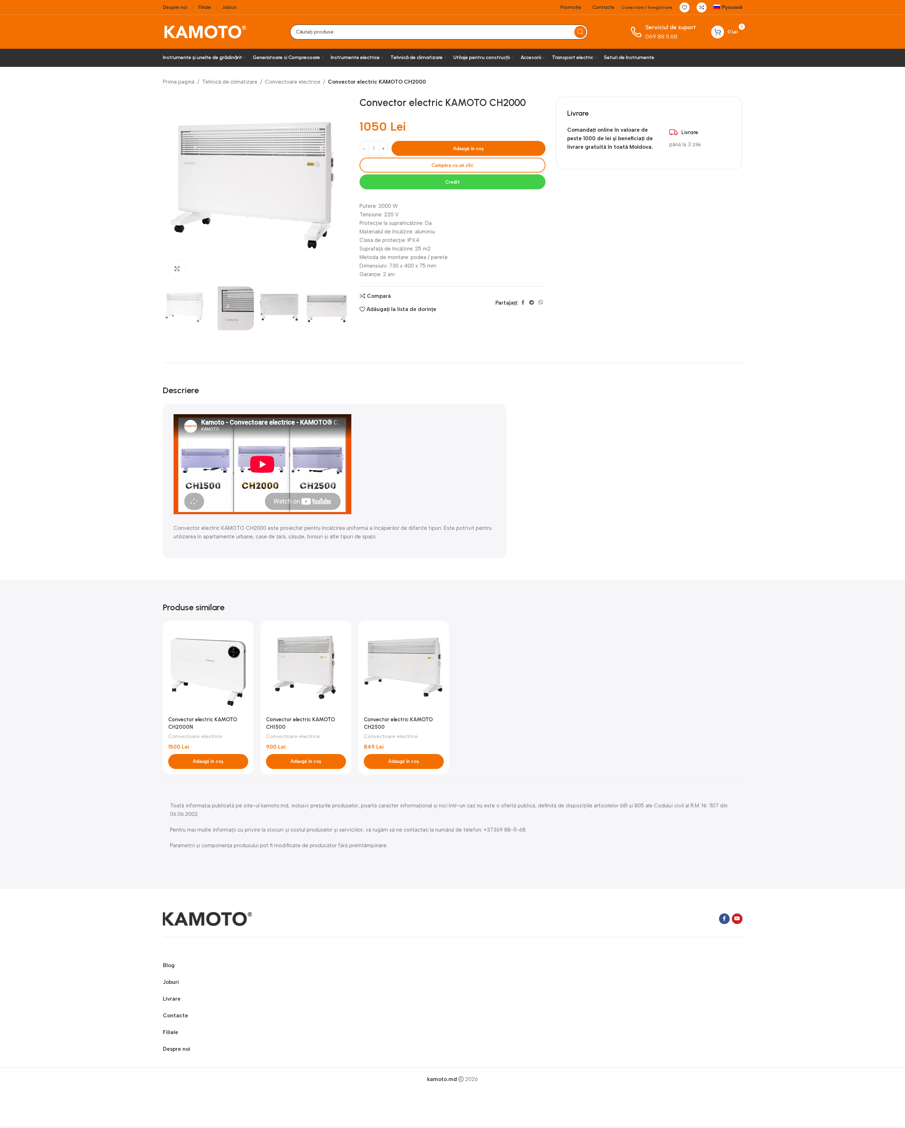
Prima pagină (179, 82)
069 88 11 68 (661, 36)
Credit (452, 182)
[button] (208, 761)
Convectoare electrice (292, 82)
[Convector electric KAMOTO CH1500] (306, 669)
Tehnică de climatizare (229, 82)
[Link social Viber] (540, 303)
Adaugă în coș (468, 148)
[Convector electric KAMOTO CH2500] (404, 669)
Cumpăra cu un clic (452, 165)
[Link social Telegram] (531, 303)
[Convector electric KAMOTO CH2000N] (208, 669)
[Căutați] (580, 32)
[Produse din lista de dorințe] (684, 7)
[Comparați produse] (701, 7)
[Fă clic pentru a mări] (177, 269)
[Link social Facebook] (522, 303)
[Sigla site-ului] (205, 31)
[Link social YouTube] (737, 918)
